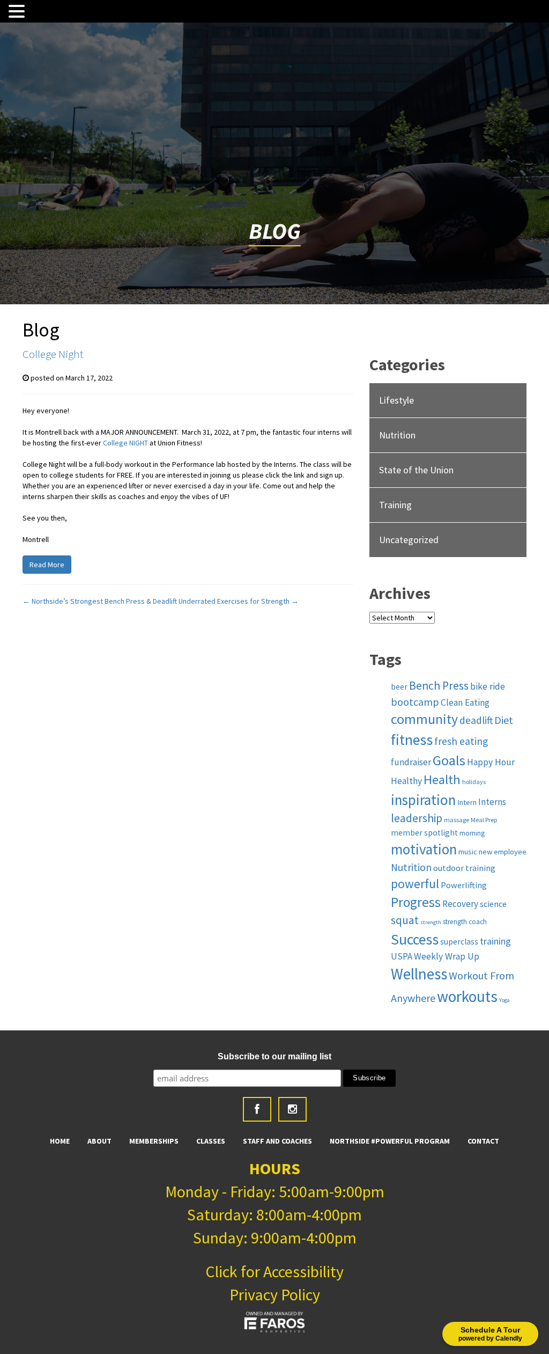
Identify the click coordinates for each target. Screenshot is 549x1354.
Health (442, 779)
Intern (467, 802)
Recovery (460, 904)
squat (405, 920)
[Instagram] (292, 1109)
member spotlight (424, 833)
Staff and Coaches (277, 1141)
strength (430, 922)
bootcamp (415, 702)
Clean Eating (465, 702)
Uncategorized (409, 539)
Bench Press (439, 685)
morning (472, 833)
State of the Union (416, 470)
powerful (415, 883)
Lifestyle (396, 400)
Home (60, 1141)
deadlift (476, 720)
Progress (416, 902)
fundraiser (411, 762)
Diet (503, 720)
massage (456, 820)
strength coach (465, 921)
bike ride (487, 686)
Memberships (154, 1141)
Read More (46, 564)
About (99, 1141)
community (424, 719)
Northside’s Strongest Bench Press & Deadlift (100, 601)
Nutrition (397, 435)
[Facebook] (257, 1109)
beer (399, 687)
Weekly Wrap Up (446, 956)
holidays (474, 782)
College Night (53, 354)
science (493, 903)
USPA (401, 956)
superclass (459, 941)
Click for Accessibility (274, 1271)
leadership (416, 818)
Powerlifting (464, 885)
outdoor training (464, 867)
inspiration (423, 800)
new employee (502, 852)
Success (415, 939)
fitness (412, 739)
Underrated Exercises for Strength (239, 601)
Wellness (419, 974)
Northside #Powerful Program (390, 1141)
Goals (449, 760)
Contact (483, 1141)
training (495, 941)
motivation (424, 849)
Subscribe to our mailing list (274, 1056)
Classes (210, 1141)
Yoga (504, 1000)
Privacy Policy (274, 1294)
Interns (492, 802)
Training (395, 505)
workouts (467, 996)
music (467, 852)
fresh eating (461, 741)
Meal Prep (484, 820)
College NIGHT (125, 443)
